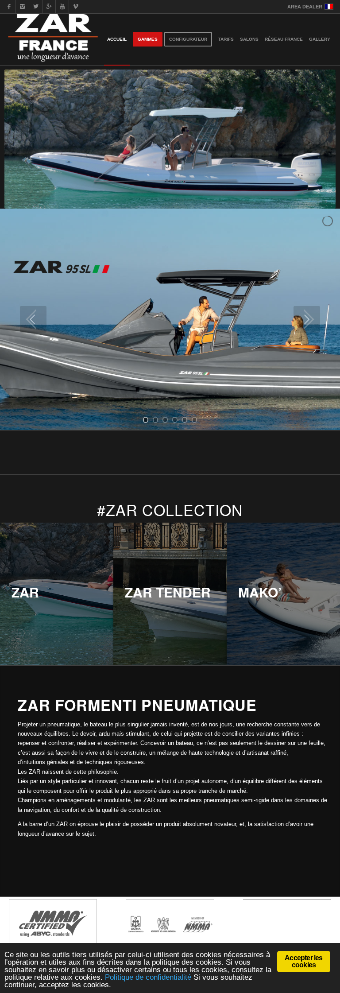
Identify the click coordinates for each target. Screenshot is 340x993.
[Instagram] (22, 6)
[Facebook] (9, 6)
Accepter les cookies (303, 961)
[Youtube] (62, 6)
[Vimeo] (75, 6)
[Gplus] (48, 6)
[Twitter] (35, 6)
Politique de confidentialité (148, 977)
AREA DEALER (304, 6)
